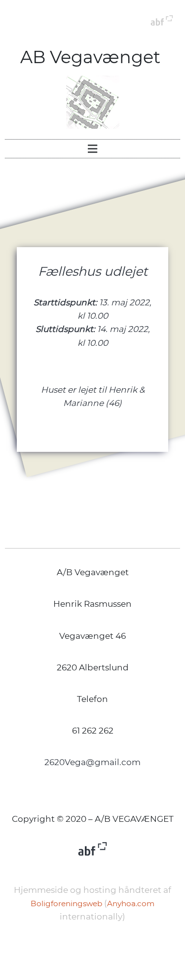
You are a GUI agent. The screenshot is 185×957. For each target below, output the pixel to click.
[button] (92, 149)
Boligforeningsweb (66, 903)
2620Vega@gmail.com (92, 762)
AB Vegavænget (92, 57)
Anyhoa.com (130, 903)
